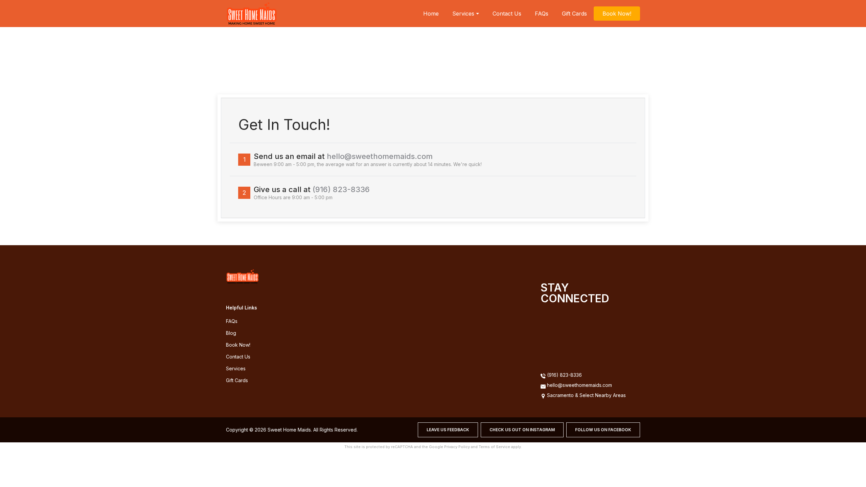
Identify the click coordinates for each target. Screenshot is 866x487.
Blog (231, 333)
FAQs (541, 13)
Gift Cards (574, 13)
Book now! (238, 345)
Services (236, 368)
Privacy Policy (457, 446)
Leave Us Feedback (448, 429)
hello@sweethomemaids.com (380, 156)
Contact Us (507, 13)
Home (431, 13)
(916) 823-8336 (341, 189)
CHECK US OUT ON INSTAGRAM (522, 429)
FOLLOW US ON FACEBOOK (603, 429)
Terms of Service (494, 446)
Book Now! (616, 13)
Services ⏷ (465, 13)
